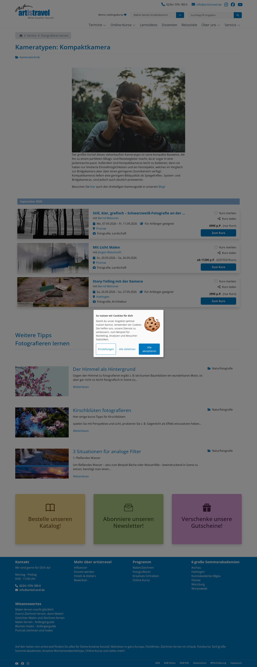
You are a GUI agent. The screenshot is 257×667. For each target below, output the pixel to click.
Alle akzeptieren (149, 349)
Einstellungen (106, 349)
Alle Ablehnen (127, 349)
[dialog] (128, 333)
